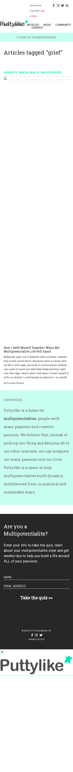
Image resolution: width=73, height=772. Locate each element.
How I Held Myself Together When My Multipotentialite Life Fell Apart (32, 349)
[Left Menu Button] (2, 652)
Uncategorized (51, 72)
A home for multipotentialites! (36, 37)
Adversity (11, 72)
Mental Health (29, 72)
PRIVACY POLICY (37, 639)
